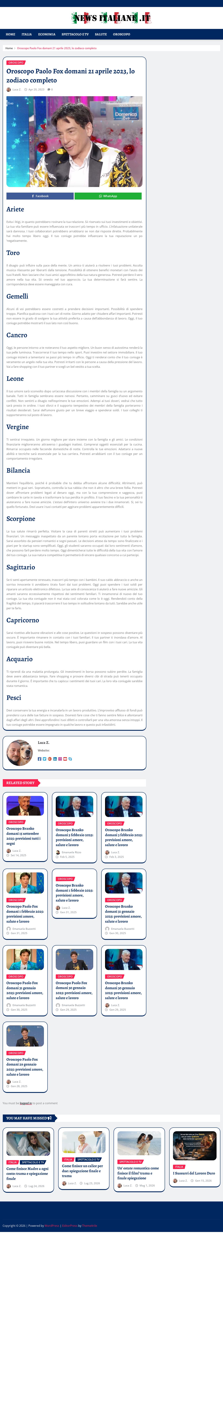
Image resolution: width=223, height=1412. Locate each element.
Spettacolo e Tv (75, 34)
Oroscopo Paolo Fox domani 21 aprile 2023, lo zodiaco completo (57, 48)
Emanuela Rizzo (71, 852)
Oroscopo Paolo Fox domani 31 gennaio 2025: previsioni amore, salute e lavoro (24, 990)
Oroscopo (121, 34)
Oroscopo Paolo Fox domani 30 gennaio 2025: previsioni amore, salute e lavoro (74, 990)
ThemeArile (89, 1226)
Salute (101, 34)
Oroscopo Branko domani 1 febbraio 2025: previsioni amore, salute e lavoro (74, 893)
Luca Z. (17, 89)
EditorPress (70, 1226)
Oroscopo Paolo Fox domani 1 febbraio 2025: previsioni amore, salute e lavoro (25, 914)
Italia (27, 34)
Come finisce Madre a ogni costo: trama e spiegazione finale (27, 1173)
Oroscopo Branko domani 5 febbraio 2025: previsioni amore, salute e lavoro (74, 837)
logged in (26, 1103)
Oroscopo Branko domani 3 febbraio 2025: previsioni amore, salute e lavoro (124, 837)
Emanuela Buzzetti (24, 928)
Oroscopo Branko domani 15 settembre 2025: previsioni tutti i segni (23, 836)
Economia (46, 34)
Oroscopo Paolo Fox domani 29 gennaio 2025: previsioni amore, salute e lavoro (24, 1067)
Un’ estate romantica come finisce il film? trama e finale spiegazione (138, 1173)
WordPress (52, 1226)
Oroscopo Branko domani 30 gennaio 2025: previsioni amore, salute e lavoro (123, 990)
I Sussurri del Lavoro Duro (194, 1173)
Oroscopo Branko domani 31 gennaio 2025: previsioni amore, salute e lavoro (123, 914)
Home (10, 34)
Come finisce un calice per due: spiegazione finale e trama (82, 1170)
